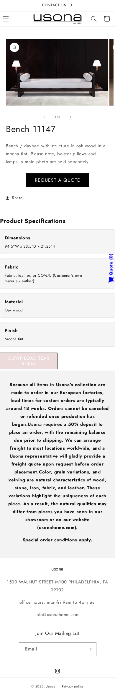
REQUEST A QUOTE (57, 180)
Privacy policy (73, 686)
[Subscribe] (89, 649)
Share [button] (17, 198)
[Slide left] (44, 116)
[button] (93, 18)
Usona (50, 686)
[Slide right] (70, 116)
